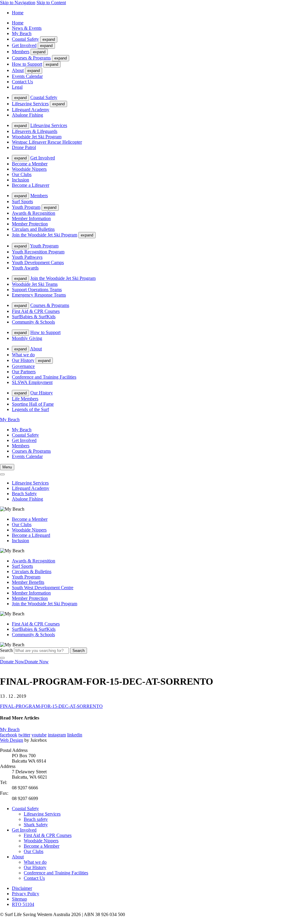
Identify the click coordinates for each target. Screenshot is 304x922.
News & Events (27, 28)
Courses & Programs (31, 57)
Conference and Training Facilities (44, 377)
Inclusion (20, 179)
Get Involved (24, 45)
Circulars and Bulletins (33, 229)
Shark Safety (36, 824)
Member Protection (30, 223)
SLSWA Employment (32, 382)
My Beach (21, 33)
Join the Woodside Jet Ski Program (44, 234)
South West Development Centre (42, 587)
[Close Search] (2, 658)
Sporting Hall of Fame (33, 404)
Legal (17, 87)
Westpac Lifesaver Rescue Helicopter (47, 142)
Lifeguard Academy (30, 109)
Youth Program (26, 207)
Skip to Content (51, 2)
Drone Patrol (24, 147)
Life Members (25, 398)
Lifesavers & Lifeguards (34, 131)
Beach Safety (24, 493)
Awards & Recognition (33, 213)
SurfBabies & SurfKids (34, 316)
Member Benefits (28, 582)
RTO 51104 (23, 904)
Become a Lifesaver (30, 185)
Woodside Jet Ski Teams (35, 284)
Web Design (11, 740)
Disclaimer (22, 888)
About (18, 70)
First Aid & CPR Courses (36, 311)
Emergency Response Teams (39, 294)
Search (6, 650)
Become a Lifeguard (31, 535)
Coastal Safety (25, 39)
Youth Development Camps (38, 262)
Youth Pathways (27, 257)
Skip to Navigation (17, 2)
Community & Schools (33, 321)
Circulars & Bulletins (31, 571)
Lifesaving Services (30, 103)
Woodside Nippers (29, 169)
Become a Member (30, 163)
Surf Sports (22, 201)
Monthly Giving (27, 338)
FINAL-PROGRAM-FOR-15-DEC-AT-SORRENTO (51, 706)
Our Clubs (21, 174)
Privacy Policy (25, 893)
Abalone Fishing (27, 114)
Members (20, 51)
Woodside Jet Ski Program (36, 136)
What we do (23, 354)
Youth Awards (25, 267)
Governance (23, 366)
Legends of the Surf (30, 409)
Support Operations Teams (37, 289)
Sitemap (19, 898)
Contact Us (22, 81)
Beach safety (36, 819)
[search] (2, 474)
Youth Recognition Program (38, 251)
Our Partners (24, 371)
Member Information (31, 218)
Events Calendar (27, 76)
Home (17, 12)
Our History (23, 360)
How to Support (27, 64)
